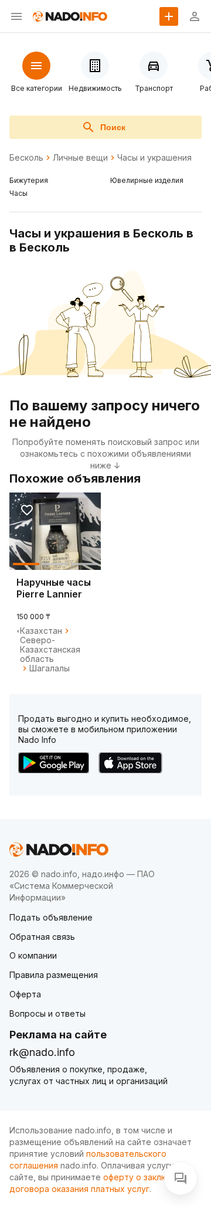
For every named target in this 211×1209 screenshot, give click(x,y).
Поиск (112, 127)
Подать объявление (51, 917)
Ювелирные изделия (146, 180)
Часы (18, 193)
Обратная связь (42, 937)
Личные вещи (80, 157)
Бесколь (26, 157)
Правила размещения (53, 975)
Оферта (25, 994)
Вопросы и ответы (47, 1013)
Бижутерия (28, 180)
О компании (33, 955)
